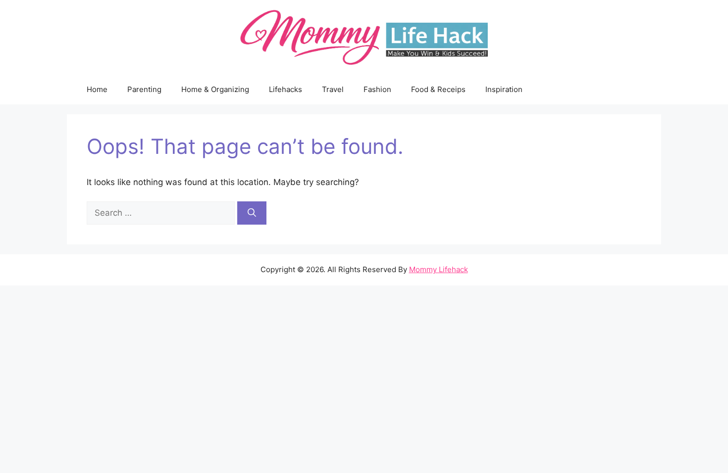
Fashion (377, 89)
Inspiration (503, 89)
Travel (333, 89)
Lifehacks (285, 89)
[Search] (251, 213)
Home (97, 89)
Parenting (144, 89)
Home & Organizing (215, 89)
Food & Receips (438, 89)
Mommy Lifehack (438, 269)
